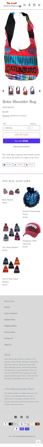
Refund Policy (9, 319)
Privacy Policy (9, 332)
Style (4, 124)
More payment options (21, 146)
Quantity (33, 124)
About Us (8, 344)
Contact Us (8, 338)
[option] (11, 90)
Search (7, 307)
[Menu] (39, 4)
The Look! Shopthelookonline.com (24, 436)
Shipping (5, 116)
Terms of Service (11, 313)
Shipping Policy (10, 326)
